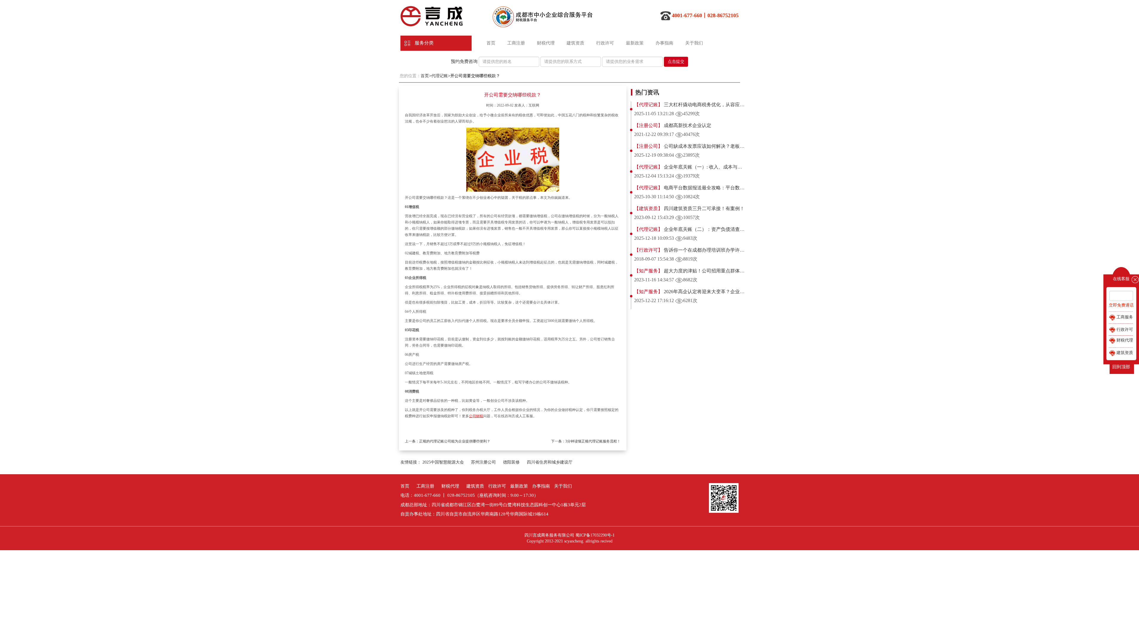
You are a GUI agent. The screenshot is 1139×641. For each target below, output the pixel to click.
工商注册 (516, 43)
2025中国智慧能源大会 (443, 462)
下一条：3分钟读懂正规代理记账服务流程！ (586, 441)
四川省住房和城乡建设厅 (549, 462)
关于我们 (694, 43)
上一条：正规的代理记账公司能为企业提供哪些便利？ (447, 441)
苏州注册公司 (483, 462)
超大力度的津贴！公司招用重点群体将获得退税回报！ (720, 270)
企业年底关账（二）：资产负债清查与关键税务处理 (718, 229)
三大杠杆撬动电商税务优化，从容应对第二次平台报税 (720, 104)
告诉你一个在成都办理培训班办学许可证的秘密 (713, 250)
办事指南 (664, 43)
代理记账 (439, 76)
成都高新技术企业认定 (687, 125)
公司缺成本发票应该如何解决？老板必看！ (708, 146)
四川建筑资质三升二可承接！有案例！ (704, 208)
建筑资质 (575, 43)
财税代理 (546, 43)
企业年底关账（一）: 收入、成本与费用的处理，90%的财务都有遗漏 (735, 166)
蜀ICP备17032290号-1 (595, 535)
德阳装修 (511, 462)
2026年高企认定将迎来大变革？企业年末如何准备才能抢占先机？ (732, 291)
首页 (490, 43)
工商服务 (1124, 317)
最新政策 (635, 43)
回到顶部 (1121, 366)
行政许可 (605, 43)
